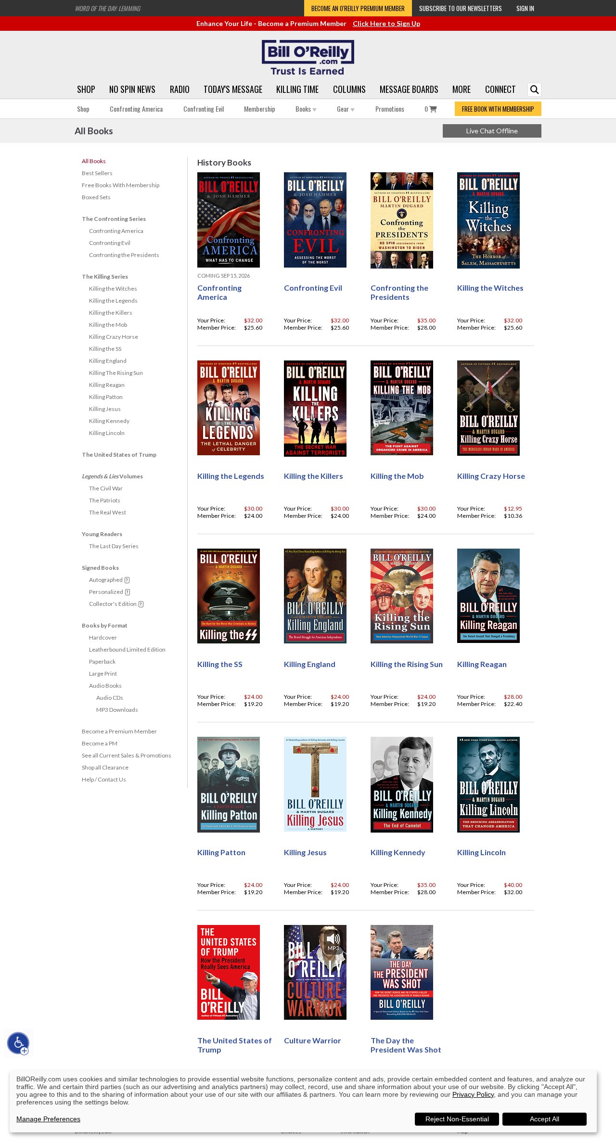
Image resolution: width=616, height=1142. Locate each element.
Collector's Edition (113, 603)
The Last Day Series (114, 546)
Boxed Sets (96, 197)
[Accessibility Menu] (18, 1043)
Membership (259, 108)
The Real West (107, 512)
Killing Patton (106, 396)
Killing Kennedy (109, 420)
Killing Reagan (107, 384)
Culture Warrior (312, 1040)
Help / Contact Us (104, 779)
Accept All (544, 1119)
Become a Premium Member (119, 731)
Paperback (102, 661)
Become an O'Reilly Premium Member (358, 8)
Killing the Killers (110, 312)
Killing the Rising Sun (407, 663)
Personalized (106, 591)
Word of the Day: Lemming (107, 8)
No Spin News (132, 89)
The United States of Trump (119, 454)
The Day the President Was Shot (406, 1045)
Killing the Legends (113, 300)
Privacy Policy (473, 1094)
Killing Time (297, 89)
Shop (86, 89)
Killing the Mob (108, 324)
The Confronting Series (114, 218)
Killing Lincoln (107, 432)
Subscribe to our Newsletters (460, 8)
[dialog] (303, 1101)
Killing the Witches (113, 288)
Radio (180, 89)
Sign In (525, 8)
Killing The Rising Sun (116, 372)
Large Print (103, 673)
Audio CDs (109, 697)
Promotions (389, 108)
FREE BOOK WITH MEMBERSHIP (498, 109)
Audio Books (105, 685)
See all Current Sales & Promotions (126, 755)
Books (303, 108)
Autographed (106, 579)
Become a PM (99, 743)
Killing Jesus (105, 408)
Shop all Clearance (105, 767)
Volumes (112, 476)
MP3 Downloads (117, 709)
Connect (500, 89)
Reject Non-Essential (457, 1119)
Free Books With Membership (120, 185)
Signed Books (100, 567)
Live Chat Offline (492, 131)
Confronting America (136, 108)
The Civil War (106, 488)
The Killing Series (105, 276)
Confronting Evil (203, 108)
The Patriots (104, 500)
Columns (349, 89)
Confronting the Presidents (124, 254)
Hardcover (103, 637)
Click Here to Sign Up (386, 23)
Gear (343, 108)
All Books (94, 161)
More (461, 89)
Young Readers (102, 534)
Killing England (108, 360)
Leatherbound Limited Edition (127, 649)
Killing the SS (105, 348)
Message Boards (409, 89)
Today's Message (233, 89)
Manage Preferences (48, 1119)
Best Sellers (97, 173)
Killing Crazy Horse (113, 336)
